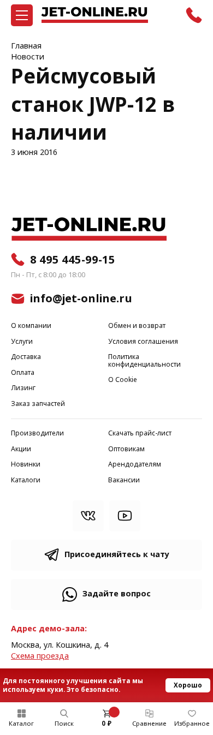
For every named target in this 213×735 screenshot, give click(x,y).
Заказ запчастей (38, 404)
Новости (27, 57)
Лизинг (23, 388)
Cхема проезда (40, 656)
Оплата (22, 373)
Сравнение (149, 723)
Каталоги (25, 480)
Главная (26, 46)
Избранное (192, 723)
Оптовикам (126, 449)
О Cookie (122, 380)
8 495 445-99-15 (72, 259)
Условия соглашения (143, 341)
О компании (31, 326)
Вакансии (124, 480)
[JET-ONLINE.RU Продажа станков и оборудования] (94, 15)
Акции (21, 449)
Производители (37, 433)
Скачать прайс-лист (139, 433)
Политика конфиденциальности (144, 361)
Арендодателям (134, 464)
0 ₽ (106, 723)
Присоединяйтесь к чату (116, 554)
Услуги (22, 341)
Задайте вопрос (116, 594)
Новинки (25, 464)
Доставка (26, 357)
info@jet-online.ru (81, 298)
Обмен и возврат (136, 326)
